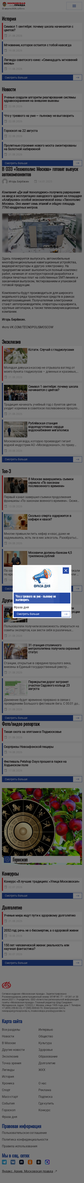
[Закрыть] (65, 570)
